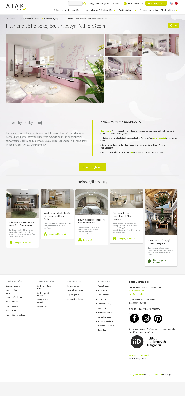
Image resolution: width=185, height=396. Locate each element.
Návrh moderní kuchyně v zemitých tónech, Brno (21, 224)
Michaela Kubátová (105, 321)
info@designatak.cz (137, 294)
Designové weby (136, 374)
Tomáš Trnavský (104, 303)
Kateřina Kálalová (105, 312)
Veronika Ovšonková (106, 325)
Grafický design (126, 10)
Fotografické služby (75, 299)
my (131, 152)
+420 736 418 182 (135, 3)
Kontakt (115, 3)
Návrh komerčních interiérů (99, 10)
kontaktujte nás (156, 3)
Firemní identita (73, 286)
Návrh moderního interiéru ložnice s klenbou (91, 221)
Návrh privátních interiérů (67, 10)
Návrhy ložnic (89, 240)
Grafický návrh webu (75, 290)
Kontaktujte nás (92, 167)
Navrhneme (105, 131)
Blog (91, 3)
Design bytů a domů (22, 242)
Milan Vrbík (102, 290)
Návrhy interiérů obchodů (43, 300)
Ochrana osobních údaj (139, 355)
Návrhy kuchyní (12, 301)
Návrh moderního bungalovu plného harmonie (122, 216)
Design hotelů (42, 306)
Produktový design (148, 10)
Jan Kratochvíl (104, 295)
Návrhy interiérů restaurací (159, 261)
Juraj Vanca (103, 299)
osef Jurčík (103, 308)
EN (176, 3)
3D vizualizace (168, 10)
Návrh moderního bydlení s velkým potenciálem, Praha (57, 216)
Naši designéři (102, 3)
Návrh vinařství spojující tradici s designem (159, 242)
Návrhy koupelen (12, 306)
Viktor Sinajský (104, 286)
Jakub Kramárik (104, 317)
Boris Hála (102, 330)
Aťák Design (10, 18)
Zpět (175, 25)
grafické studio (155, 374)
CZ (172, 3)
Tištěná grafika (73, 295)
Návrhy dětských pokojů (53, 18)
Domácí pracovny (13, 286)
